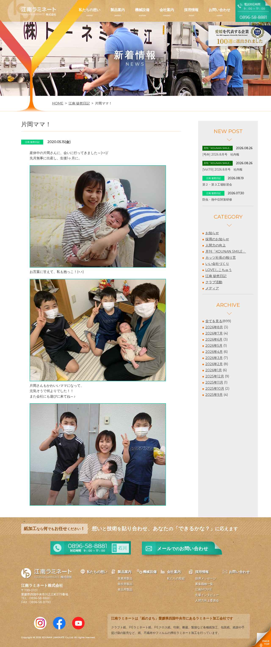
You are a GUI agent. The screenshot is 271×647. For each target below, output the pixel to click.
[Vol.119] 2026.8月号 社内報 (222, 169)
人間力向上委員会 (207, 600)
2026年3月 (214, 358)
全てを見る (213, 321)
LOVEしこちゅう (218, 270)
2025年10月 (214, 389)
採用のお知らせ (217, 239)
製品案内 (118, 10)
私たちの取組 (176, 578)
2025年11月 (214, 382)
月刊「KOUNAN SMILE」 (225, 251)
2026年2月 (214, 364)
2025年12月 (214, 376)
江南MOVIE (203, 589)
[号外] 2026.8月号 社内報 (220, 154)
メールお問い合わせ (182, 548)
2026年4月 (214, 352)
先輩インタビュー (207, 595)
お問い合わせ (219, 10)
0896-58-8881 (39, 598)
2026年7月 (214, 333)
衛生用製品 (125, 584)
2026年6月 (214, 339)
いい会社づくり (217, 264)
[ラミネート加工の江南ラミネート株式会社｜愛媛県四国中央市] (32, 13)
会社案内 (167, 10)
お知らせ (212, 233)
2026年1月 (213, 370)
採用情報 (191, 10)
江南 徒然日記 (216, 276)
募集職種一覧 (204, 584)
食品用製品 (125, 589)
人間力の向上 (215, 245)
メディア (212, 288)
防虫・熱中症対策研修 (217, 199)
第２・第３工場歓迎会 (217, 184)
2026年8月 (214, 327)
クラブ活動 (213, 282)
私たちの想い (89, 10)
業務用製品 (125, 578)
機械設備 (142, 10)
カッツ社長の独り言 (220, 258)
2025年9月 (214, 395)
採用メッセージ (205, 578)
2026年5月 (214, 346)
